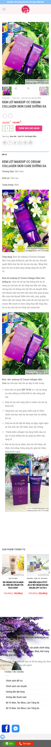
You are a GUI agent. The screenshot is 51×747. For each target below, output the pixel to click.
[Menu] (4, 9)
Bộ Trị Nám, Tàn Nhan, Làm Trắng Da (22, 702)
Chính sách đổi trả (14, 680)
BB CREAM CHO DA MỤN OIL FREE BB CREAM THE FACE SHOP (13, 585)
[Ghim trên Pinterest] (25, 143)
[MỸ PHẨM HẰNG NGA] (25, 9)
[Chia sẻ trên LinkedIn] (30, 143)
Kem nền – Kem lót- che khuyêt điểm (26, 98)
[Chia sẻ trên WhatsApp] (4, 143)
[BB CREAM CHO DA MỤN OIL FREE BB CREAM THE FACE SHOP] (13, 565)
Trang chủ (6, 98)
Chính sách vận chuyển (16, 686)
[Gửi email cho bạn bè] (20, 143)
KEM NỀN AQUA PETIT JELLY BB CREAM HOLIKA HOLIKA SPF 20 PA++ (37, 585)
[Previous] (6, 53)
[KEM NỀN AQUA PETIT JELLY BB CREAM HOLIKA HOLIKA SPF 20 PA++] (38, 565)
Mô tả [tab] (4, 154)
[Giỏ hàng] (2, 737)
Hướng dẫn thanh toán (16, 697)
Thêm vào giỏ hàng (29, 128)
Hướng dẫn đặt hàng (15, 691)
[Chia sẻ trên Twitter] (15, 143)
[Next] (44, 53)
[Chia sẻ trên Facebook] (10, 143)
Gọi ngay (27, 743)
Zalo (11, 743)
